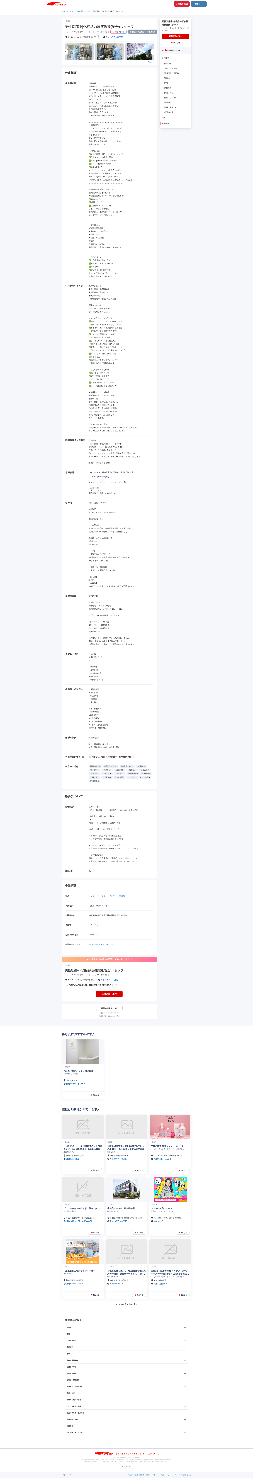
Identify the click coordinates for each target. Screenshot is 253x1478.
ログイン (198, 4)
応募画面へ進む (109, 994)
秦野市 (88, 11)
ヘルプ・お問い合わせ (184, 1475)
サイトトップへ (126, 1466)
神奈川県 (80, 11)
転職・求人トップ (68, 11)
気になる (177, 42)
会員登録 (182, 4)
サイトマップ (172, 1475)
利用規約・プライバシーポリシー (156, 1475)
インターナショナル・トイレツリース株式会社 (108, 896)
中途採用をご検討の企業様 (136, 1475)
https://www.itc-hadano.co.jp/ (101, 944)
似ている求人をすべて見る (126, 1304)
